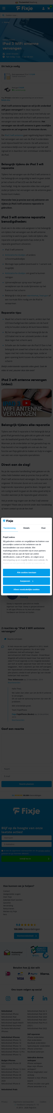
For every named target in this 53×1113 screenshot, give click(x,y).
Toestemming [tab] (9, 528)
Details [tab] (26, 528)
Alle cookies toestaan (26, 572)
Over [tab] (43, 528)
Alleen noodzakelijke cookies (26, 589)
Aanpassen (25, 581)
